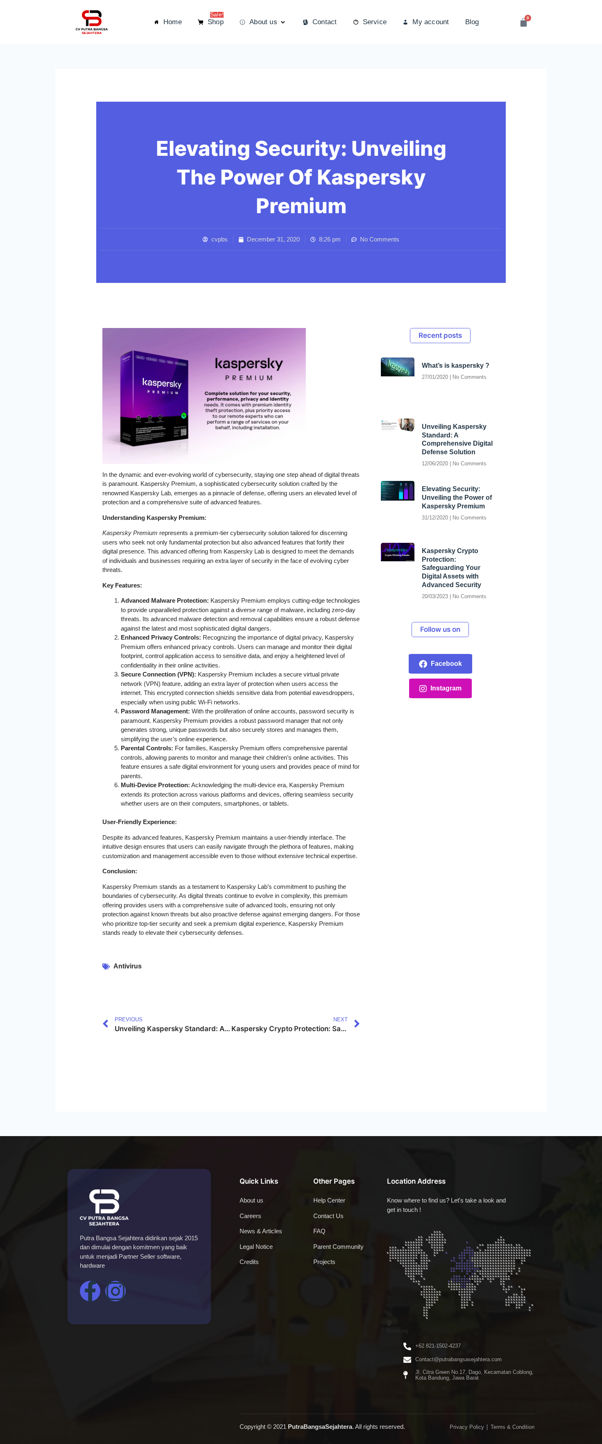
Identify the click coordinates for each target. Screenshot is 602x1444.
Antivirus (127, 966)
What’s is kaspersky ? (455, 365)
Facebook (445, 663)
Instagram (445, 688)
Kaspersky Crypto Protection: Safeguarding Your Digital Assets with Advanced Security (451, 567)
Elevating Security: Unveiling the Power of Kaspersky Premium (457, 497)
